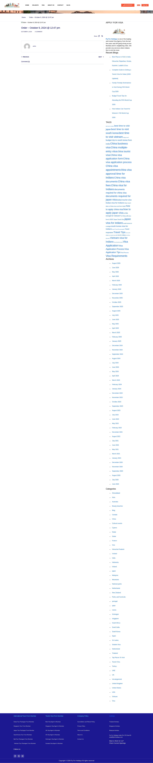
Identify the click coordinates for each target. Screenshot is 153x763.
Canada (114, 515)
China (114, 519)
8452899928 (128, 5)
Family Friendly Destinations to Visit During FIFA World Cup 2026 (121, 87)
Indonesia (115, 562)
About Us (51, 5)
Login (138, 5)
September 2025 (117, 306)
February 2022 (117, 428)
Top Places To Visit (118, 657)
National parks (117, 584)
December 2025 (117, 293)
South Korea (116, 631)
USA (113, 692)
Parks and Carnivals (119, 597)
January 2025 (116, 341)
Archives (110, 259)
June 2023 (115, 419)
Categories (111, 489)
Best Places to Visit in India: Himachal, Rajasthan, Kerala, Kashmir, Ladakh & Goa (121, 61)
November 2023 (117, 397)
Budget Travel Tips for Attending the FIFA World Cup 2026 (122, 100)
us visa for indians (121, 235)
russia (114, 610)
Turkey (114, 666)
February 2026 (117, 285)
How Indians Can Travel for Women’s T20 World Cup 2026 (121, 113)
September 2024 (117, 354)
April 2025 (115, 328)
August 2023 (116, 410)
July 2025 (115, 315)
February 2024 (117, 384)
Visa (43, 5)
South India (116, 627)
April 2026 (115, 276)
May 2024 (115, 371)
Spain (114, 636)
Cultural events (117, 523)
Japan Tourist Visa (119, 219)
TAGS (108, 122)
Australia (115, 502)
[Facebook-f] (15, 756)
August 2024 (116, 358)
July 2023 (115, 415)
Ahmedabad (116, 493)
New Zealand (116, 592)
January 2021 (116, 458)
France (114, 541)
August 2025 (116, 311)
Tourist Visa (116, 662)
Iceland (114, 553)
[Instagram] (22, 756)
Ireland (114, 566)
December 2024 (117, 345)
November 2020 (117, 467)
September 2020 (117, 471)
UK (113, 675)
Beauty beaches (117, 506)
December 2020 (117, 462)
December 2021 (117, 432)
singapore (115, 618)
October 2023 (116, 402)
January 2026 (116, 289)
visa (115, 242)
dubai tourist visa (124, 200)
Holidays (35, 5)
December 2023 (117, 393)
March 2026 (116, 280)
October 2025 (116, 302)
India (113, 558)
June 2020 (115, 484)
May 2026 (115, 272)
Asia (113, 497)
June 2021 (115, 445)
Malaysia (115, 575)
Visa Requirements (116, 255)
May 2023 (115, 423)
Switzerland (116, 649)
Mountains (115, 579)
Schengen (115, 614)
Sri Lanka (115, 640)
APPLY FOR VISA (114, 22)
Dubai (114, 532)
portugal (114, 601)
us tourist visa (112, 235)
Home (27, 5)
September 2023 (117, 406)
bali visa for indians (110, 126)
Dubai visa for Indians (115, 203)
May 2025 (115, 324)
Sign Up (145, 5)
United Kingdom (117, 683)
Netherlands (116, 588)
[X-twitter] (18, 756)
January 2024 (116, 389)
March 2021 (116, 454)
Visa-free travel (119, 242)
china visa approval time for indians (119, 173)
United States (116, 688)
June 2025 (115, 319)
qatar (113, 605)
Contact (60, 5)
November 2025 (117, 298)
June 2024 (115, 367)
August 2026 (116, 263)
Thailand (115, 653)
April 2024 (115, 376)
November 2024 (117, 350)
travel (113, 229)
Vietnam (114, 696)
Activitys (112, 716)
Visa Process (125, 252)
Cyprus (114, 528)
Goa (113, 545)
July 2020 (115, 480)
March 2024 (116, 380)
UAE (113, 670)
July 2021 (115, 441)
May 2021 (115, 449)
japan (114, 571)
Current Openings (120, 743)
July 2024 (115, 363)
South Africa (116, 623)
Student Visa (116, 644)
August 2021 (116, 436)
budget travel (126, 137)
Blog (68, 5)
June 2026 (115, 267)
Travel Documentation (119, 229)
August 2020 (116, 475)
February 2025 (117, 337)
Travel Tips (119, 232)
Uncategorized (117, 679)
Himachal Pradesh (118, 549)
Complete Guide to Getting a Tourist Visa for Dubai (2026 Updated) (121, 74)
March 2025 (116, 332)
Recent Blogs (112, 52)
